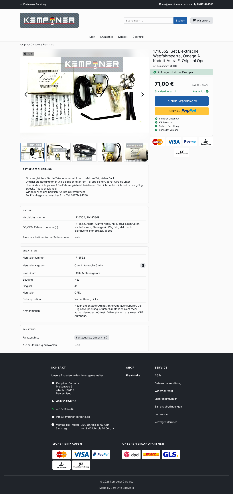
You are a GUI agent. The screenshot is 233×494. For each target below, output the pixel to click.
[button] (180, 20)
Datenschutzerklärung (168, 383)
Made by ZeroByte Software (116, 487)
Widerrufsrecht (164, 390)
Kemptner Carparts (30, 44)
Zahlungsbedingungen (168, 406)
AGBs (158, 375)
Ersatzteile (48, 44)
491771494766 (205, 4)
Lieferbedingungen (166, 398)
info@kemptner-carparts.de (73, 416)
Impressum (162, 414)
